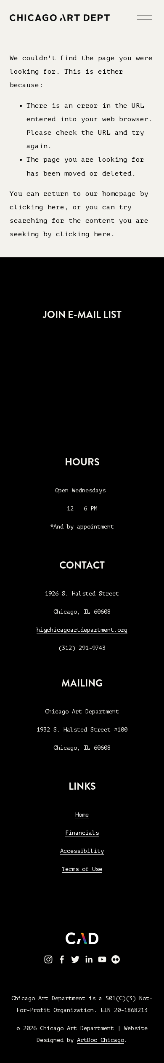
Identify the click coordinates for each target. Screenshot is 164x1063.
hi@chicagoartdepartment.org (82, 630)
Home (82, 815)
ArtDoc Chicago (100, 1040)
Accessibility (82, 851)
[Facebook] (62, 959)
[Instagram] (48, 959)
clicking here (37, 207)
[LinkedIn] (89, 959)
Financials (82, 833)
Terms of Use (82, 869)
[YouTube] (102, 959)
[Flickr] (115, 959)
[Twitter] (75, 959)
